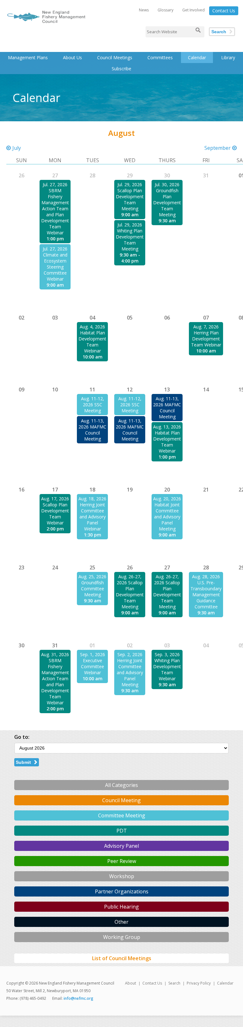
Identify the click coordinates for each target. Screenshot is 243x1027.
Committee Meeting (121, 815)
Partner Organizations (121, 891)
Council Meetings (114, 57)
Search (218, 31)
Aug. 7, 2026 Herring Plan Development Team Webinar (206, 336)
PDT (121, 830)
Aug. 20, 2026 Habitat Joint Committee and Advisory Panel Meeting (167, 514)
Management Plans (28, 57)
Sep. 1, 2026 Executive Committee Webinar (92, 663)
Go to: (21, 736)
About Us (72, 57)
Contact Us (223, 11)
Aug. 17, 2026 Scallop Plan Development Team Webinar (55, 511)
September (217, 147)
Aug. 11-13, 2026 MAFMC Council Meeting (92, 430)
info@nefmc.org (78, 998)
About (130, 983)
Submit (23, 762)
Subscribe (121, 69)
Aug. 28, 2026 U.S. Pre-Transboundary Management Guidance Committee (205, 592)
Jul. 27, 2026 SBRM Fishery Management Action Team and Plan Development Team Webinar (55, 208)
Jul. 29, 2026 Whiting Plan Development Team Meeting (130, 237)
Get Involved (193, 10)
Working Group (121, 937)
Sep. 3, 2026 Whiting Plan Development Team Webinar (167, 666)
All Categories (121, 785)
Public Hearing (121, 906)
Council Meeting (121, 800)
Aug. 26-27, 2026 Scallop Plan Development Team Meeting (130, 592)
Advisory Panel (121, 845)
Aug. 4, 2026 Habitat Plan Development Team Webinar (92, 339)
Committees (160, 57)
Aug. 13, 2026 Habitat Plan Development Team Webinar (167, 439)
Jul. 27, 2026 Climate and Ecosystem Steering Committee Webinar (55, 264)
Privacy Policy (199, 983)
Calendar (197, 57)
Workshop (121, 876)
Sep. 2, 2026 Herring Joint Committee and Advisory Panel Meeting (130, 669)
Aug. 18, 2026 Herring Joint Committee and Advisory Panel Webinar (92, 514)
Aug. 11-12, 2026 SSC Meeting (92, 405)
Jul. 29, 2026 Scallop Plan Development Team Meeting (130, 196)
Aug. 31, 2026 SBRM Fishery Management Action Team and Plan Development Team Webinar (55, 678)
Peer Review (121, 861)
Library (228, 57)
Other (121, 921)
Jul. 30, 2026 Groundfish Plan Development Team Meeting (167, 199)
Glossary (165, 10)
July (16, 147)
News (144, 10)
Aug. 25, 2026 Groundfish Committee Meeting (92, 586)
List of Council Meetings (121, 958)
